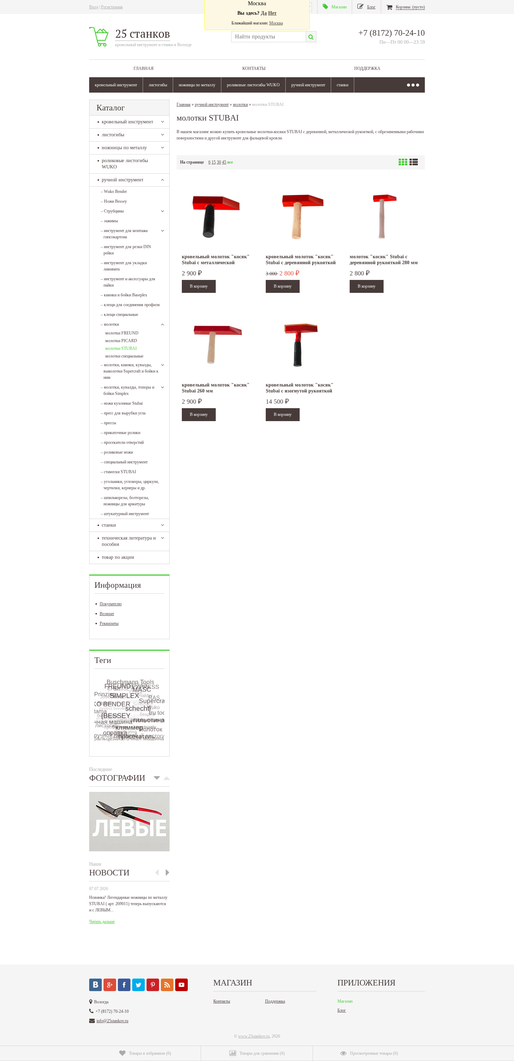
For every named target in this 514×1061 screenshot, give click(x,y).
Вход (93, 7)
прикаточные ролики (120, 432)
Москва (276, 23)
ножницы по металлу (197, 84)
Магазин (344, 1001)
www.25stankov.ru (254, 1036)
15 (214, 162)
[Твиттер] (138, 985)
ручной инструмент (308, 84)
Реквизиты (109, 623)
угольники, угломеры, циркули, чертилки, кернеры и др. (130, 484)
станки (342, 84)
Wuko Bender (114, 191)
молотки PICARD (121, 340)
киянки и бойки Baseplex (124, 295)
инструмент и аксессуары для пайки (128, 282)
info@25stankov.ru (112, 1020)
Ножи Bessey (114, 201)
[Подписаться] (167, 985)
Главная (144, 68)
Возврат (107, 613)
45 (224, 162)
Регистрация (112, 7)
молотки (110, 324)
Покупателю (111, 603)
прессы (108, 422)
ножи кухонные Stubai (122, 403)
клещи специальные (119, 314)
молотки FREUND (121, 333)
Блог (341, 1010)
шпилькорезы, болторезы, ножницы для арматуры (125, 500)
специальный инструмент (124, 462)
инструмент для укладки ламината (124, 266)
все (230, 162)
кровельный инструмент (116, 84)
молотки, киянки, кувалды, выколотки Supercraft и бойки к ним (129, 371)
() (150, 1053)
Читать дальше (102, 921)
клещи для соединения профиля (130, 304)
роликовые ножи (117, 452)
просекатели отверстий (122, 442)
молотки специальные (124, 356)
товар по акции (118, 557)
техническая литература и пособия (129, 541)
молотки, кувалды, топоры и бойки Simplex (127, 390)
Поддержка (367, 68)
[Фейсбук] (124, 985)
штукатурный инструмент (125, 513)
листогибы (158, 84)
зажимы (109, 220)
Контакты (253, 68)
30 (219, 162)
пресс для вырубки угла (123, 413)
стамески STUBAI (118, 471)
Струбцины (112, 211)
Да (264, 13)
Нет (272, 13)
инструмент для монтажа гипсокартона (124, 233)
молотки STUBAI (121, 348)
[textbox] (268, 36)
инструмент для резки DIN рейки (126, 249)
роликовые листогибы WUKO (253, 84)
